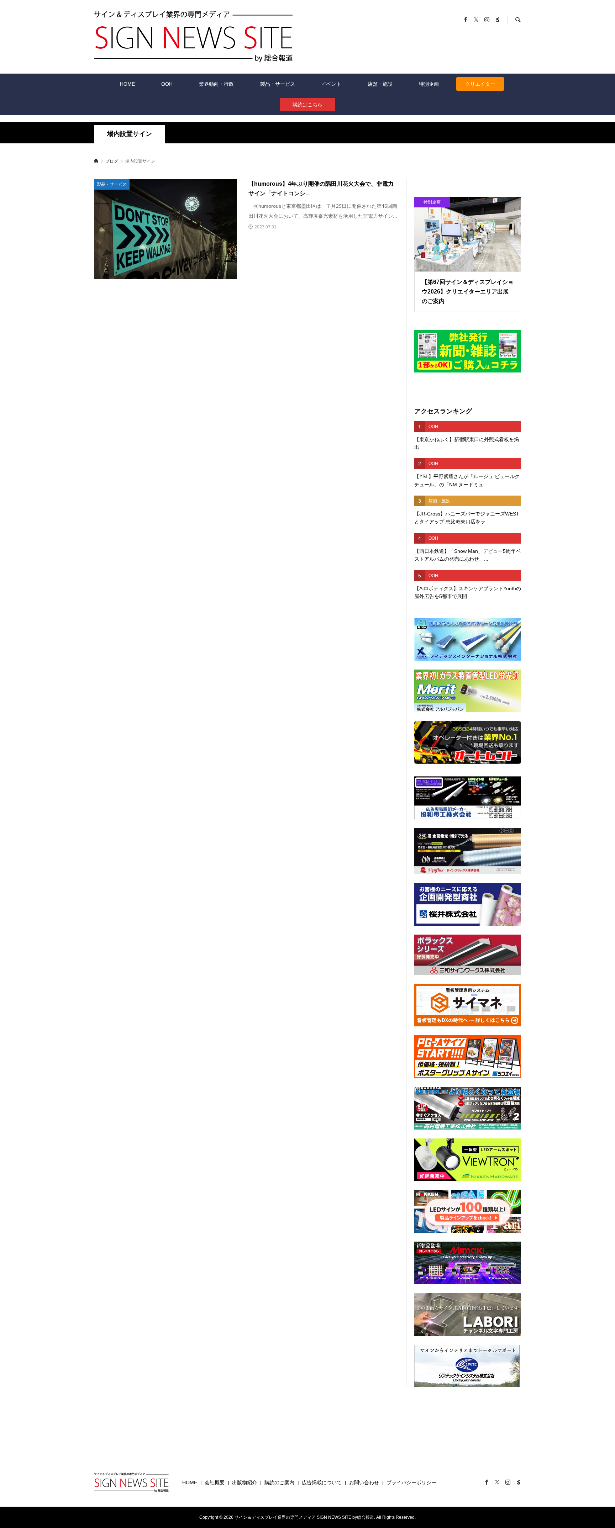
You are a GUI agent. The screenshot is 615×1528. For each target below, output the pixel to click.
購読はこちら (307, 104)
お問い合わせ (364, 1482)
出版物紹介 (244, 1482)
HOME (127, 84)
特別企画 (429, 84)
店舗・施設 (380, 84)
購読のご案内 (279, 1482)
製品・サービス (277, 84)
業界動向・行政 (216, 84)
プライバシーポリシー (411, 1482)
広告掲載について (322, 1482)
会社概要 (215, 1482)
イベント (331, 84)
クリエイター (480, 84)
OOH (167, 84)
